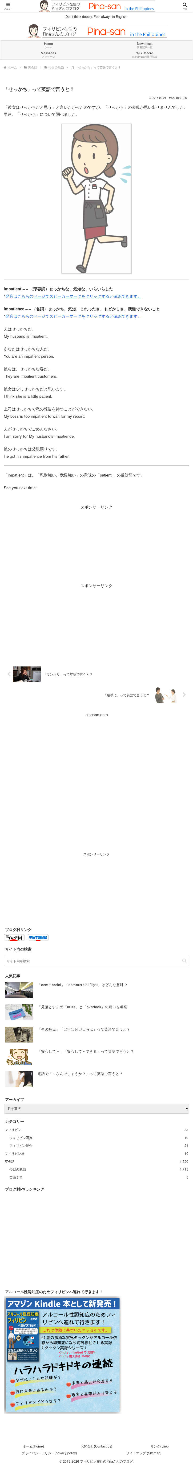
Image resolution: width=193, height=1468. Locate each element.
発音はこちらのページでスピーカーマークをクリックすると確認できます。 (73, 296)
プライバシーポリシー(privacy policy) (49, 1453)
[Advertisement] (96, 543)
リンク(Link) (159, 1446)
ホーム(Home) (33, 1446)
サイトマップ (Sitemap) (143, 1453)
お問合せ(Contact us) (96, 1446)
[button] (184, 960)
